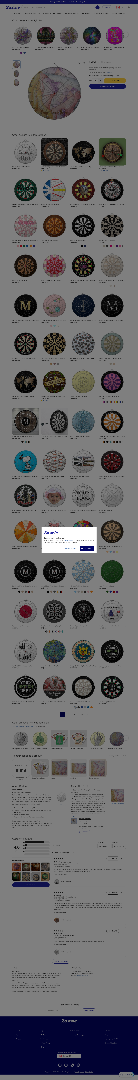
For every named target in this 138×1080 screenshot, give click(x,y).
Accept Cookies (86, 548)
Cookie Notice (68, 540)
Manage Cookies (71, 548)
